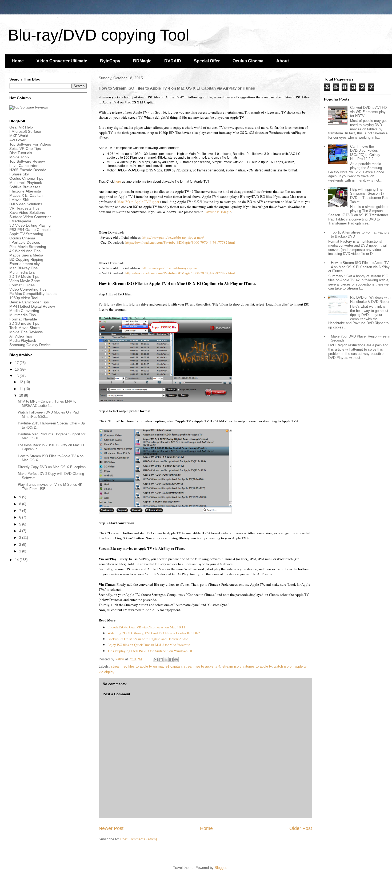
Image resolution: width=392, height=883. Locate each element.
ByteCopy (110, 61)
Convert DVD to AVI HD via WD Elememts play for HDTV (368, 112)
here (117, 181)
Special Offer (207, 61)
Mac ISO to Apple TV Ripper (137, 201)
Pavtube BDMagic (218, 211)
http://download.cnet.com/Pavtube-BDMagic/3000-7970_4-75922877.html (180, 273)
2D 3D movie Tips (24, 323)
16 (17, 369)
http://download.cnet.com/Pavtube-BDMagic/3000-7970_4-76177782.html (180, 242)
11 (21, 389)
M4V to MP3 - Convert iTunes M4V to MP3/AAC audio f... (47, 403)
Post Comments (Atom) (138, 839)
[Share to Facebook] (171, 659)
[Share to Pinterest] (176, 659)
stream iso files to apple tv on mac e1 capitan (146, 666)
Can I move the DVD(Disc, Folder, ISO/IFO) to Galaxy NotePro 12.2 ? (365, 153)
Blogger (220, 868)
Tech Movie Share (24, 328)
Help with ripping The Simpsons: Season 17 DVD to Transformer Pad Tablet (369, 195)
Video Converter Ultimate (62, 61)
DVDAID (172, 61)
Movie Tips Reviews (26, 332)
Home (18, 61)
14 (17, 560)
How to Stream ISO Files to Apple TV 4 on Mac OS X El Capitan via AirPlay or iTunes (359, 267)
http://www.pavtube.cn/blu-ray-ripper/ (169, 268)
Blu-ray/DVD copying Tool (98, 35)
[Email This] (155, 659)
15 (17, 376)
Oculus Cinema (248, 61)
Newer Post (111, 828)
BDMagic (142, 61)
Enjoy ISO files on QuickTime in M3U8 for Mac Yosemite (148, 644)
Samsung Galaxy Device (30, 345)
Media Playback (23, 340)
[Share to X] (166, 659)
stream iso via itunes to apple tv (247, 666)
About (282, 61)
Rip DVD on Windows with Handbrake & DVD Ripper (370, 299)
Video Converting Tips (27, 289)
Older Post (300, 828)
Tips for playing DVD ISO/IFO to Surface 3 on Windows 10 (149, 650)
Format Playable (23, 319)
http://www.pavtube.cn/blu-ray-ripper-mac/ (173, 237)
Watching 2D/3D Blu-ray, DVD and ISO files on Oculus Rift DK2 (153, 633)
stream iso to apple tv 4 (202, 666)
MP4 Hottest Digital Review (32, 306)
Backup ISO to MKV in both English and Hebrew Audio (147, 638)
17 (17, 363)
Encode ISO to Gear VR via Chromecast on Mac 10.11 (146, 627)
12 (21, 382)
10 (21, 396)
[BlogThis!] (160, 659)
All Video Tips (20, 336)
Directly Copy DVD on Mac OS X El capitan (52, 467)
